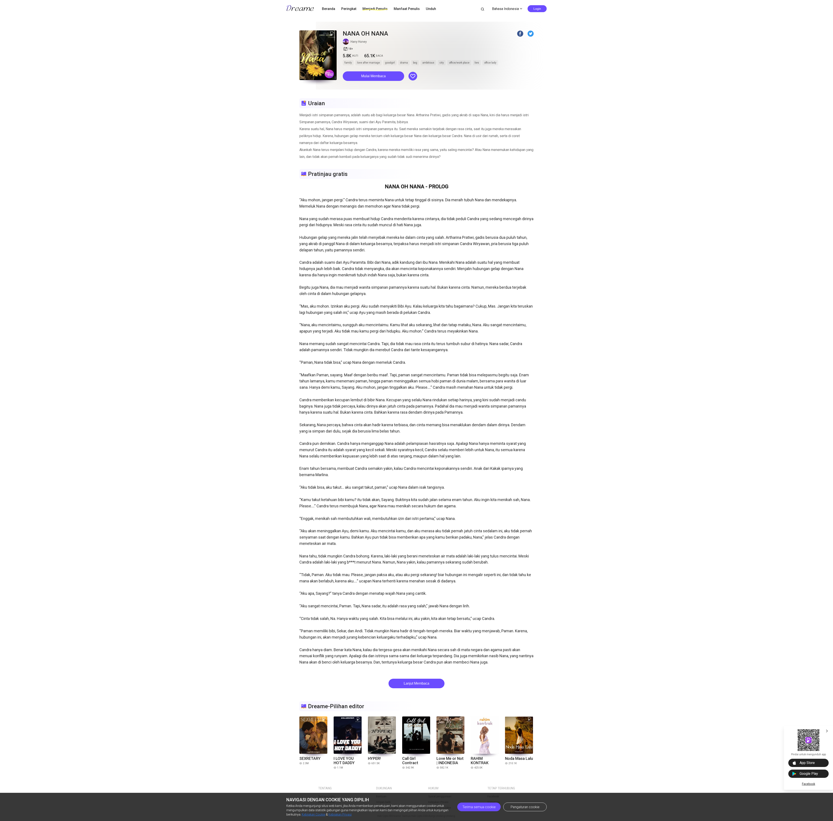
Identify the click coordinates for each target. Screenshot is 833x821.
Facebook (808, 784)
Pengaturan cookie (525, 807)
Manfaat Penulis (407, 9)
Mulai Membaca (373, 76)
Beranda (328, 9)
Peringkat (348, 9)
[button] (373, 76)
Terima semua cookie (479, 807)
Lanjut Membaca (416, 683)
